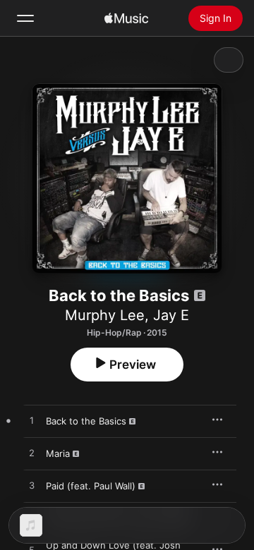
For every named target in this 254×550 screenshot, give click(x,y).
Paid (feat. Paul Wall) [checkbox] (90, 485)
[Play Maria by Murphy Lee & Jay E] (32, 453)
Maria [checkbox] (58, 453)
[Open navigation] (25, 18)
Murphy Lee (105, 315)
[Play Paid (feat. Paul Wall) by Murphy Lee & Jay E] (32, 485)
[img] (126, 18)
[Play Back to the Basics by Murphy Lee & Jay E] (32, 421)
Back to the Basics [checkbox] (86, 421)
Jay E (171, 315)
